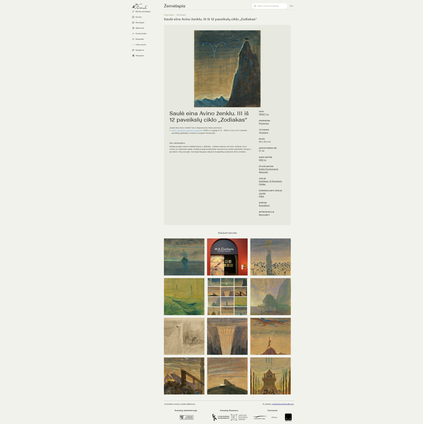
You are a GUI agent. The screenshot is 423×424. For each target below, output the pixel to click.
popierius (264, 123)
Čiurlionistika (141, 34)
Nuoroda (263, 214)
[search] (269, 6)
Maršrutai (140, 28)
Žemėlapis (139, 22)
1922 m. (262, 160)
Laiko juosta (140, 45)
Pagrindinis (169, 15)
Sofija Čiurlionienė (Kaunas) (268, 170)
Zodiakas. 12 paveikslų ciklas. (270, 183)
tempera (263, 132)
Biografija (139, 39)
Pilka (261, 196)
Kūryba (138, 17)
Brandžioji (264, 205)
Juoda (262, 193)
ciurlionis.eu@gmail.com (283, 404)
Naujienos (139, 50)
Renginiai (140, 56)
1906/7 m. (264, 114)
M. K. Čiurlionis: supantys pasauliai (187, 130)
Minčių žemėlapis (143, 11)
